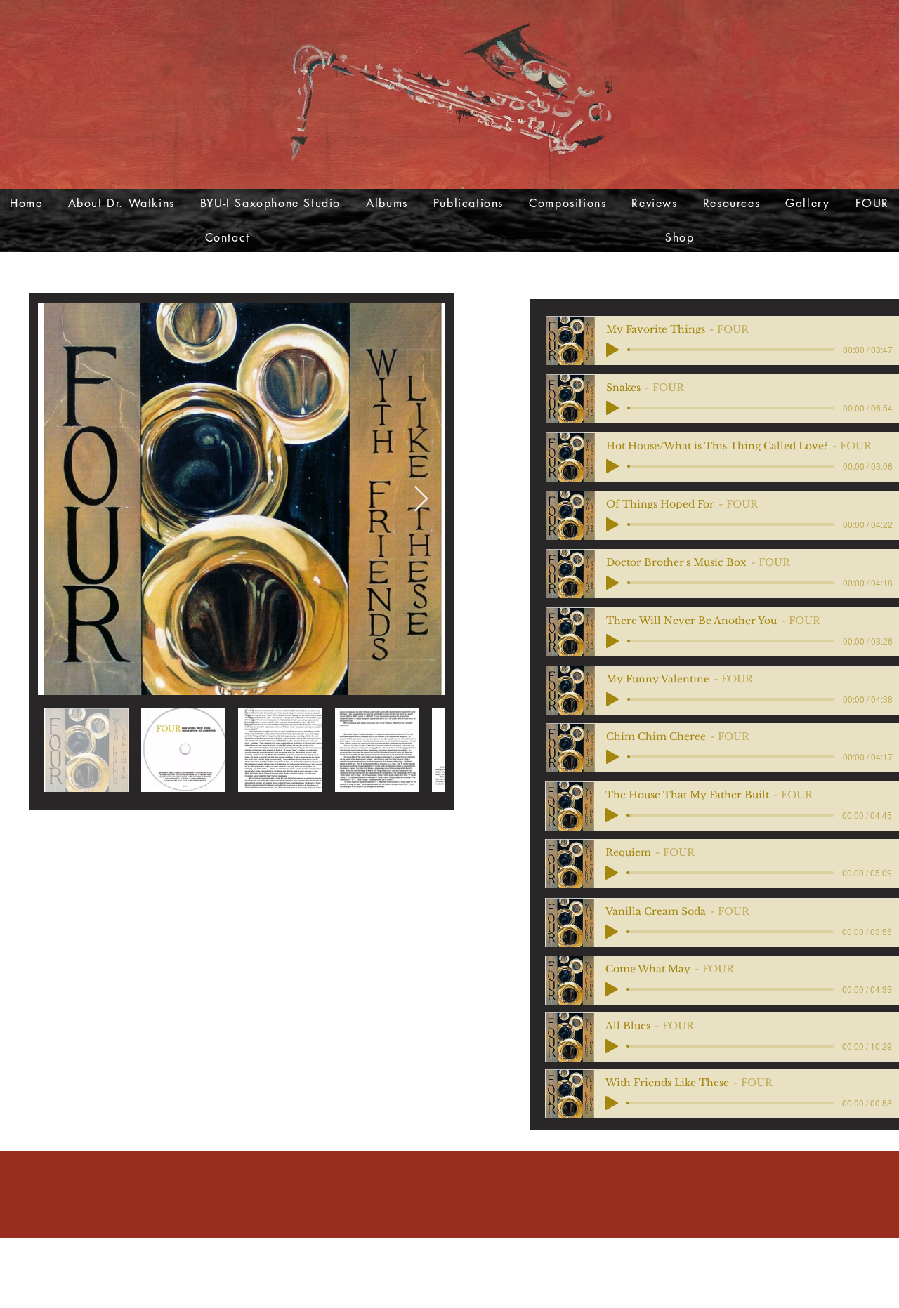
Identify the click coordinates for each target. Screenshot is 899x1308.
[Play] (611, 815)
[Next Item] (421, 499)
